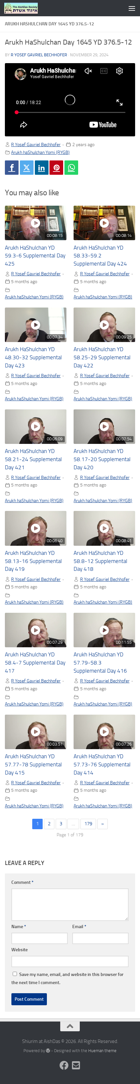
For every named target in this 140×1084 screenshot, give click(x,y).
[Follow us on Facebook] (64, 1065)
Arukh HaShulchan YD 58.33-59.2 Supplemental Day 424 (100, 256)
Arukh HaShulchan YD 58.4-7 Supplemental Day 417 (35, 663)
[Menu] (132, 8)
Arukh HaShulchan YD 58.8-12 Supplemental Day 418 (100, 561)
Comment (22, 882)
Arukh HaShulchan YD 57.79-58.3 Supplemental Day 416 (100, 663)
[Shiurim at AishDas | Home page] (26, 8)
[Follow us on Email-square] (75, 1065)
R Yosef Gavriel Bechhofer (39, 54)
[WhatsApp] (71, 167)
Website (19, 950)
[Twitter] (27, 167)
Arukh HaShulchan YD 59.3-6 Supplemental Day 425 (35, 256)
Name (18, 926)
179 (88, 824)
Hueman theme (102, 1050)
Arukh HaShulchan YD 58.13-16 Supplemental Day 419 (33, 561)
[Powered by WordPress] (48, 1051)
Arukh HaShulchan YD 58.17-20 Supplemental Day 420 (102, 459)
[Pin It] (56, 167)
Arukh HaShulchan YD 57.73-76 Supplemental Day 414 (102, 764)
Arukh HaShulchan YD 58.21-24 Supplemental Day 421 (33, 459)
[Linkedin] (42, 167)
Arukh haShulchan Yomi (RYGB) (40, 152)
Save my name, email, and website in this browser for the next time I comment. (67, 978)
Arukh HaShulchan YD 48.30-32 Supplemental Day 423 (33, 357)
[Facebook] (12, 167)
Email (79, 926)
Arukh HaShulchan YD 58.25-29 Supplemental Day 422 (102, 357)
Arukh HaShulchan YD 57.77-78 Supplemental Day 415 (33, 764)
